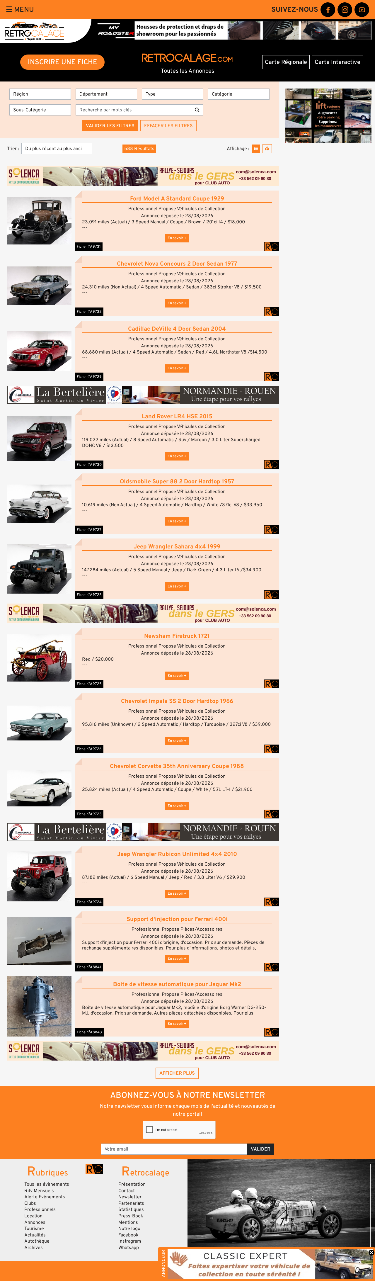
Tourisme (34, 1228)
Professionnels (40, 1209)
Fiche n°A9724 (89, 902)
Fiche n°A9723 (89, 814)
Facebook (128, 1235)
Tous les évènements (46, 1184)
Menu (23, 9)
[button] (39, 220)
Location (33, 1216)
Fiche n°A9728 (89, 594)
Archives (33, 1247)
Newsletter (130, 1197)
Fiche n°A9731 (89, 246)
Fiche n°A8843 (89, 1032)
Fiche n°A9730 (89, 464)
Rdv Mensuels (39, 1190)
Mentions (128, 1222)
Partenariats (131, 1203)
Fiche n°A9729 (89, 376)
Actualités (35, 1235)
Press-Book (130, 1216)
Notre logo (129, 1228)
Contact (126, 1190)
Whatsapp (128, 1247)
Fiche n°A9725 (89, 684)
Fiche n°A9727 (89, 529)
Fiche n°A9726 (89, 749)
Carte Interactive (337, 62)
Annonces (34, 1222)
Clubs (30, 1203)
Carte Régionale (286, 62)
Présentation (132, 1184)
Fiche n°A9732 (89, 311)
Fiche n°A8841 (89, 967)
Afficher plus (177, 1073)
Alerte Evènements (44, 1197)
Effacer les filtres (168, 126)
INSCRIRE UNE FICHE (62, 62)
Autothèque (37, 1241)
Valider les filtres (110, 126)
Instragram (129, 1241)
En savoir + (177, 238)
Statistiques (131, 1209)
